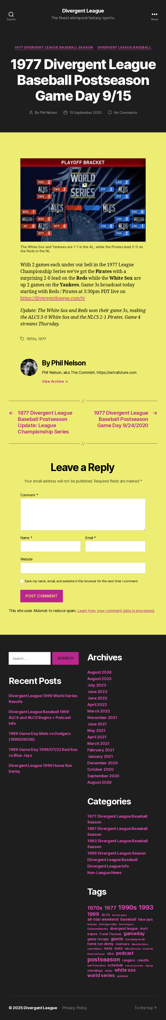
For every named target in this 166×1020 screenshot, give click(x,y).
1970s (31, 339)
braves (91, 924)
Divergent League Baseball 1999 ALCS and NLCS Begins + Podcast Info (40, 717)
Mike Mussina (133, 948)
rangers (128, 960)
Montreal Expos (96, 954)
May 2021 (96, 730)
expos (92, 934)
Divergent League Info (108, 866)
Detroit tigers (126, 924)
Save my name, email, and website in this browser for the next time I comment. (81, 581)
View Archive (55, 381)
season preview (134, 965)
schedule (115, 965)
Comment (29, 495)
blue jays (145, 919)
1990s (127, 907)
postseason (103, 959)
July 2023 (96, 685)
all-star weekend (102, 919)
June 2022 (97, 698)
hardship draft (135, 939)
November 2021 (102, 717)
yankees (122, 976)
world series (101, 975)
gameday (134, 933)
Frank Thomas (110, 934)
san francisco (96, 965)
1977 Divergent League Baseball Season (53, 47)
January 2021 (100, 756)
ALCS (105, 915)
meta (108, 948)
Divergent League (83, 10)
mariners (122, 944)
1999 (93, 914)
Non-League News (104, 872)
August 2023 (99, 678)
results (143, 960)
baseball (128, 919)
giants (117, 938)
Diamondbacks (97, 928)
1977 (42, 339)
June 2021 (97, 724)
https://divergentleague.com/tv (52, 298)
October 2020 (100, 769)
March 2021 (98, 743)
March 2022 (98, 711)
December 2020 (102, 763)
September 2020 (103, 776)
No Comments (125, 112)
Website (26, 559)
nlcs (110, 954)
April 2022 (97, 704)
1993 (146, 907)
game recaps (98, 939)
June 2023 (97, 691)
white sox (125, 970)
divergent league (124, 928)
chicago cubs (108, 924)
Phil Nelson (48, 112)
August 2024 (99, 672)
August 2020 (99, 782)
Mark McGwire (140, 944)
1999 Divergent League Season (116, 853)
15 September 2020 (85, 112)
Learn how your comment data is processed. (116, 610)
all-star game (119, 915)
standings (95, 970)
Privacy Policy (74, 1008)
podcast (125, 953)
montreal (148, 948)
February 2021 (100, 750)
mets (118, 948)
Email (90, 538)
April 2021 (96, 737)
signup (149, 965)
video (108, 970)
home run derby (100, 944)
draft (144, 928)
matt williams (94, 948)
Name (26, 538)
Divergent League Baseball (124, 47)
